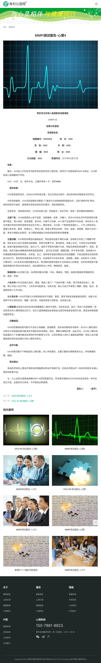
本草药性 (72, 600)
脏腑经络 (72, 594)
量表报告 (7, 594)
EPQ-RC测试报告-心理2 (26, 448)
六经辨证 (72, 605)
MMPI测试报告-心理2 (75, 448)
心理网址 (7, 611)
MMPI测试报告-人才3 (22, 395)
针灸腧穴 (72, 611)
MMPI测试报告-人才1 (75, 570)
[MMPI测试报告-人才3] (26, 514)
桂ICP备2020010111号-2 (52, 659)
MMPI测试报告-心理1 (75, 529)
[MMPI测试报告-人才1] (75, 554)
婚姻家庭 (7, 605)
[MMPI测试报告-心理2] (75, 433)
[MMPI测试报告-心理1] (75, 514)
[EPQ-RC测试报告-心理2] (26, 433)
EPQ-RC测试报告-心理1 (23, 401)
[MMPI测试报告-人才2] (26, 474)
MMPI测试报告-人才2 (26, 489)
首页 (4, 27)
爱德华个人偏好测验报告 (26, 570)
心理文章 (7, 600)
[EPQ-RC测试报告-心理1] (75, 474)
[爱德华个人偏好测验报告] (26, 554)
